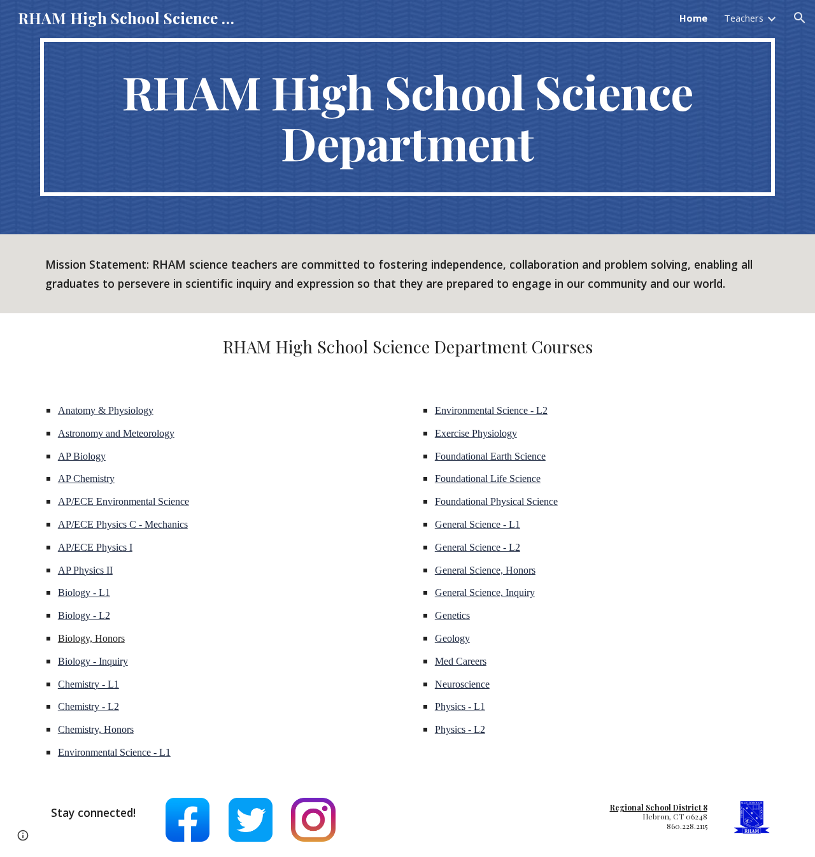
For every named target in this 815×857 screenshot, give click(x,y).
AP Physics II (85, 570)
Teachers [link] (743, 17)
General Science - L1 (477, 524)
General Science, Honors (485, 570)
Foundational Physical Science (496, 501)
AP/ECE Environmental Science (123, 501)
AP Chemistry (86, 478)
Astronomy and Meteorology (116, 433)
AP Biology (82, 456)
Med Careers (460, 661)
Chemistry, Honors (96, 729)
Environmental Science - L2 (491, 410)
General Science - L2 (477, 547)
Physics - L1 (460, 706)
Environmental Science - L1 (114, 752)
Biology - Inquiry (93, 661)
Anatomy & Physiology (105, 410)
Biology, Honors (91, 638)
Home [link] (693, 17)
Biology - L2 (84, 615)
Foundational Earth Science (490, 456)
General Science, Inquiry (485, 592)
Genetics (452, 615)
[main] (407, 117)
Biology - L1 (84, 592)
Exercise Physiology (476, 433)
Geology (452, 638)
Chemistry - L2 (88, 706)
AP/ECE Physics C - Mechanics (123, 524)
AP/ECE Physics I (95, 547)
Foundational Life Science (488, 478)
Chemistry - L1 (88, 684)
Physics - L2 (460, 729)
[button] (799, 18)
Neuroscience (462, 684)
